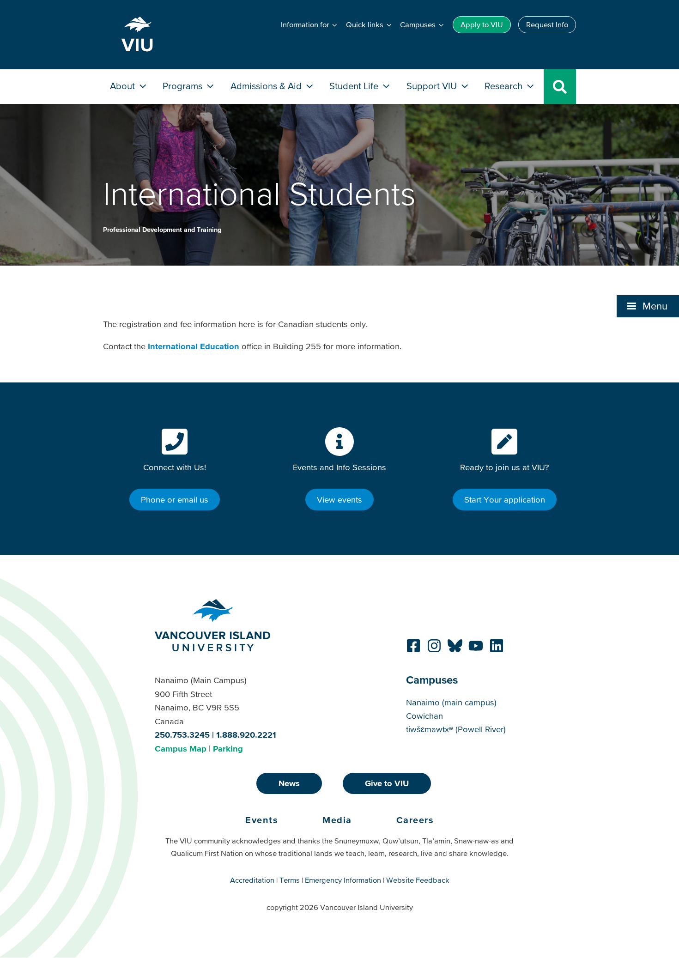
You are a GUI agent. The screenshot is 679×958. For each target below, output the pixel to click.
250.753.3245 (182, 735)
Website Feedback (417, 880)
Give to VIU (387, 783)
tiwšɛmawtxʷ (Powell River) (456, 729)
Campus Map (180, 748)
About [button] (123, 85)
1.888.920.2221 (246, 735)
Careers (415, 820)
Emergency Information (343, 880)
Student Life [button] (355, 85)
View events (339, 499)
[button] (648, 306)
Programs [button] (184, 85)
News (289, 783)
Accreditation (252, 880)
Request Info (547, 24)
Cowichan (424, 716)
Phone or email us (174, 499)
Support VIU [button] (432, 85)
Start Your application (504, 499)
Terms (289, 880)
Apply (482, 24)
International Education (193, 346)
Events (261, 820)
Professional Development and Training (162, 229)
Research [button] (505, 85)
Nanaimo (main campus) (451, 702)
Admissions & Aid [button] (267, 85)
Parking (228, 748)
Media (337, 820)
